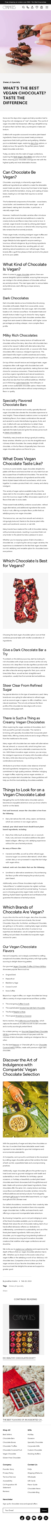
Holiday (30, 1434)
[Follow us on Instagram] (28, 1518)
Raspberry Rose (19, 1012)
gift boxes (14, 1197)
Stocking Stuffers (34, 1454)
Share (5, 1291)
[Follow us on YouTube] (34, 1518)
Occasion (31, 1438)
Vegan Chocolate (9, 1454)
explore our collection (24, 1249)
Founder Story (8, 1469)
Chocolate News (34, 1489)
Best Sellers (7, 1434)
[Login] (32, 7)
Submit (44, 1510)
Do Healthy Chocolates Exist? (19, 1358)
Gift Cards (31, 1481)
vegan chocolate (22, 274)
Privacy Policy (8, 1473)
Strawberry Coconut (23, 1016)
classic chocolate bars (12, 433)
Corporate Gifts (34, 1446)
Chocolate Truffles (10, 1446)
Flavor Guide (32, 1485)
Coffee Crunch (23, 1004)
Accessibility (7, 1481)
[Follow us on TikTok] (40, 1518)
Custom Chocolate (35, 1450)
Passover (15, 1045)
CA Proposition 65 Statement (10, 1486)
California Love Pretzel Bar (28, 1021)
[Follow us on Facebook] (22, 1518)
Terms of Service (9, 1477)
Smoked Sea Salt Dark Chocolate (32, 1008)
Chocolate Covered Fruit (12, 1450)
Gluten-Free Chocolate (12, 1458)
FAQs (30, 1469)
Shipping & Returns (35, 1473)
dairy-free (34, 143)
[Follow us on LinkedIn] (46, 1518)
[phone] (28, 7)
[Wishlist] (36, 7)
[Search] (23, 7)
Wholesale (32, 1477)
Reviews (6, 1491)
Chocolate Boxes (9, 1442)
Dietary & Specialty (11, 82)
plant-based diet (22, 383)
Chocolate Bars (8, 1438)
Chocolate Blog (33, 1492)
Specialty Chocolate (35, 1442)
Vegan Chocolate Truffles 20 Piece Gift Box (29, 966)
